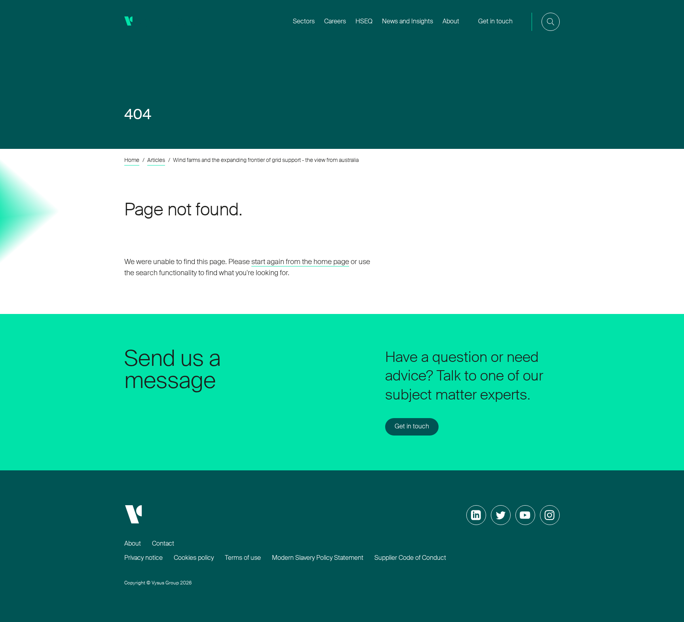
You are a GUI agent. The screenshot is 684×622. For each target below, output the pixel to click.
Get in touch (495, 22)
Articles (156, 160)
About (132, 544)
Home (131, 160)
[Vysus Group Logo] (163, 21)
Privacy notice (143, 558)
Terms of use (243, 558)
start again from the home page (300, 262)
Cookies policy (194, 558)
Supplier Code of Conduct (410, 558)
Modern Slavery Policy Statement (317, 558)
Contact (163, 544)
